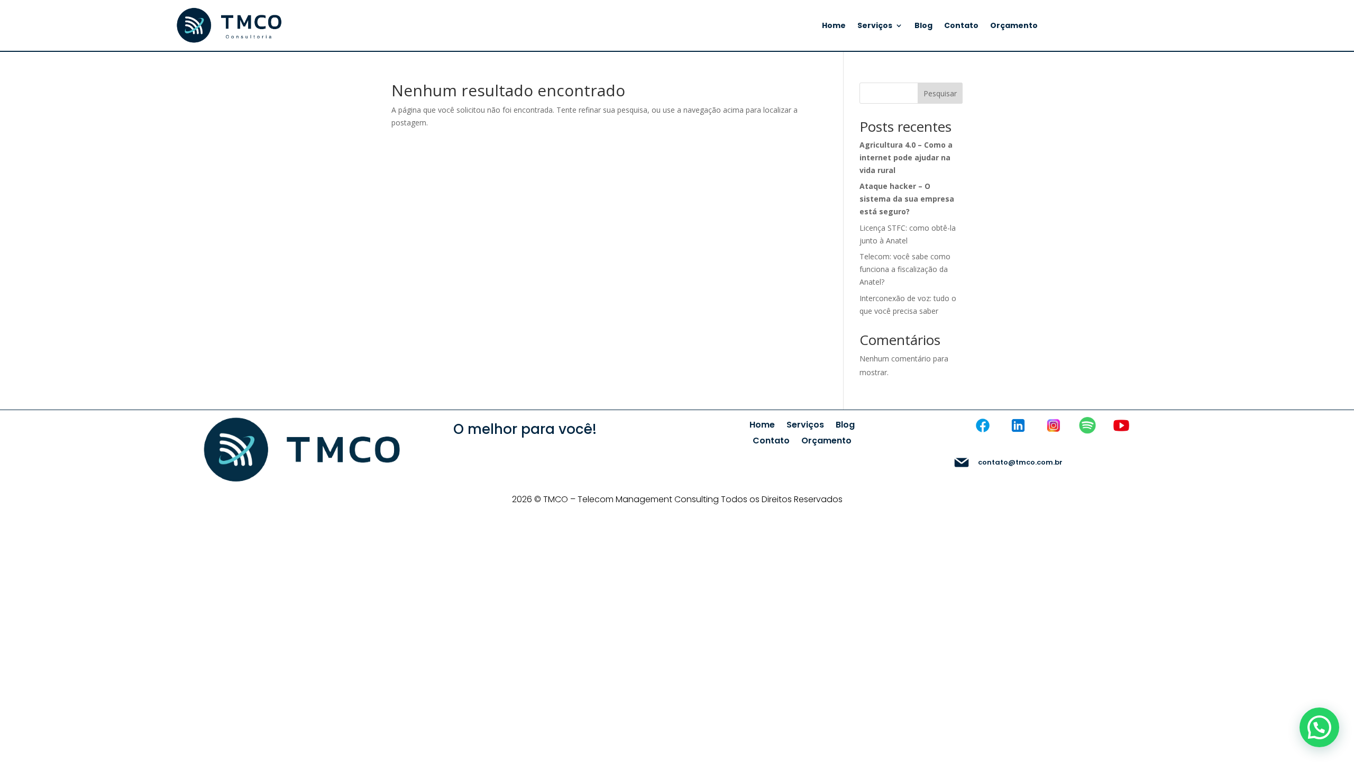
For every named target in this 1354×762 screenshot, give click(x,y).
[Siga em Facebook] (982, 425)
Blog (923, 26)
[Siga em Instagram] (1053, 425)
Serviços (874, 26)
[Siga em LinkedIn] (1018, 425)
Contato (961, 26)
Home (834, 26)
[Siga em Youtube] (1121, 425)
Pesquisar (940, 93)
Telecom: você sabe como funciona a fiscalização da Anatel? (904, 269)
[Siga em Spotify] (1087, 425)
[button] (1319, 727)
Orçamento (1014, 26)
